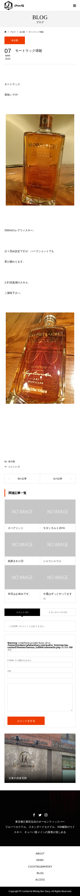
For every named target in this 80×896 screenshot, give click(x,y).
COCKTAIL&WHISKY (40, 866)
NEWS (40, 860)
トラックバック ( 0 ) (58, 612)
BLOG (40, 873)
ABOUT (40, 853)
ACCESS (40, 879)
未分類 (14, 40)
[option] (40, 758)
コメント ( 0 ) (22, 612)
